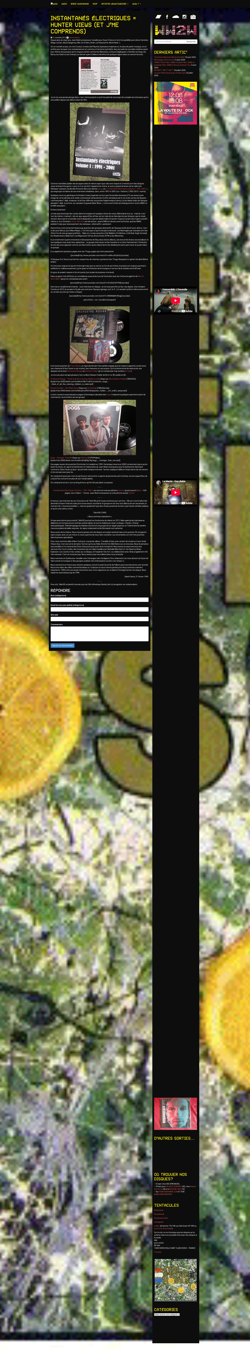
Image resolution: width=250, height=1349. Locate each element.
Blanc (139, 490)
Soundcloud (159, 1214)
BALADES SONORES (173, 1186)
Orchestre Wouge (74, 371)
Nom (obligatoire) (58, 595)
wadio (156, 1226)
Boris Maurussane (80, 4)
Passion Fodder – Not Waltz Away (65, 388)
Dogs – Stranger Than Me (61, 458)
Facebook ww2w (161, 1218)
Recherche (191, 42)
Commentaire (57, 624)
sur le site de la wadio (163, 1228)
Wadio (64, 4)
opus (100, 189)
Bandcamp (158, 1210)
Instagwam (159, 1222)
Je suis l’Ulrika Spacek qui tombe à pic (170, 73)
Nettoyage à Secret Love (164, 60)
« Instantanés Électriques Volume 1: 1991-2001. (126, 189)
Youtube (157, 1252)
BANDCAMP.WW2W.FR (163, 1194)
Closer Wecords (78, 221)
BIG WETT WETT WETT (164, 70)
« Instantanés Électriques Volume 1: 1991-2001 (72, 490)
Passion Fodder (91, 371)
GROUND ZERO (176, 1189)
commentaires (73, 38)
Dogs (109, 395)
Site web (54, 615)
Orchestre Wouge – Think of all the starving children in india (75, 379)
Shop (95, 4)
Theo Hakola (75, 366)
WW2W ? (136, 4)
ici (94, 300)
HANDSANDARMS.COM (168, 1192)
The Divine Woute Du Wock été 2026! (169, 57)
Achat (131, 493)
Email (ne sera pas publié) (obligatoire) (67, 605)
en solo (128, 371)
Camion (121, 490)
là (98, 300)
